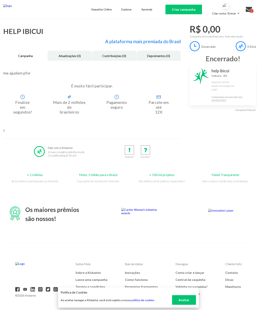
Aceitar (184, 300)
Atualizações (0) (70, 56)
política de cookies (142, 300)
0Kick (251, 46)
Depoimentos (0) (158, 56)
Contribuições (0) (114, 56)
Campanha (25, 56)
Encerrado (208, 46)
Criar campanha (184, 9)
